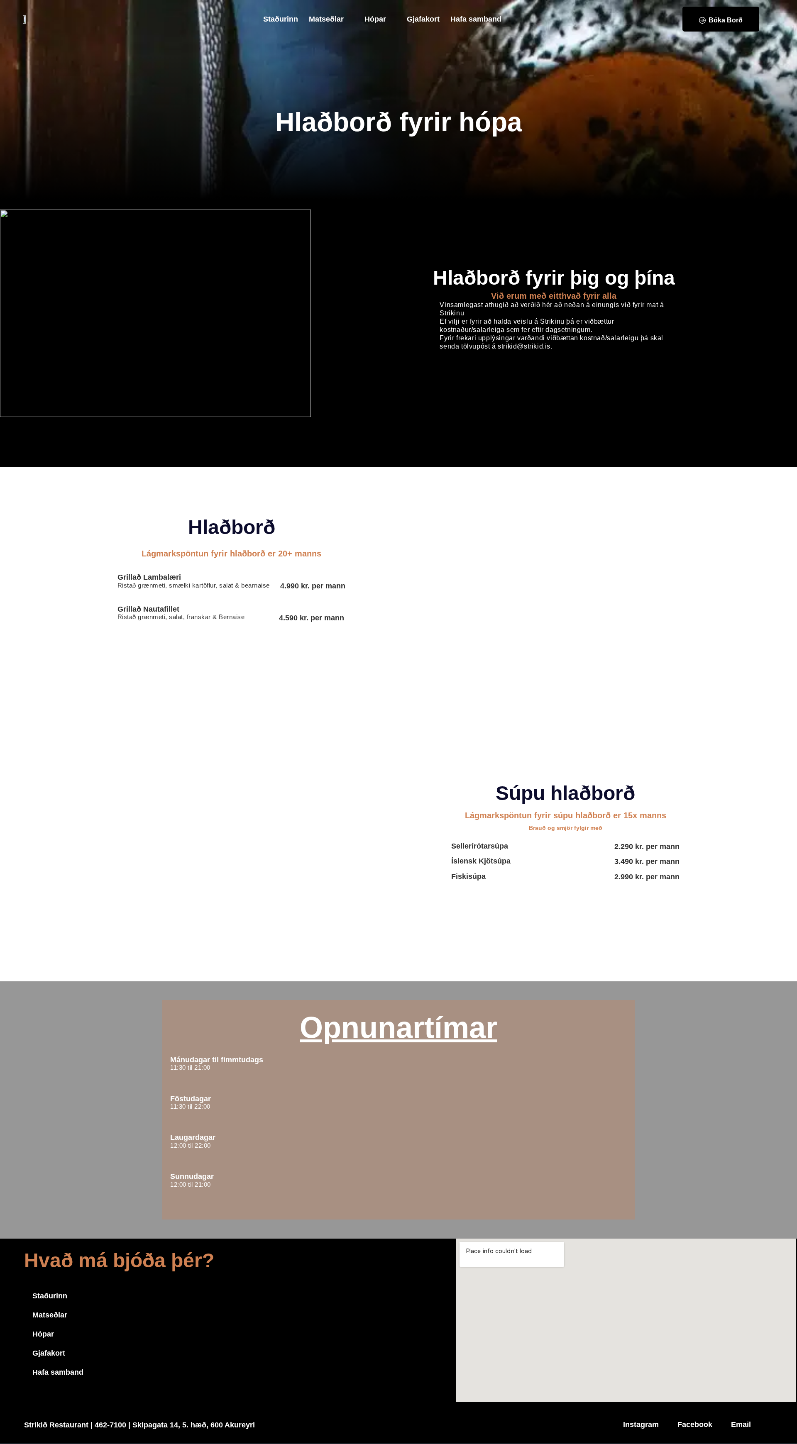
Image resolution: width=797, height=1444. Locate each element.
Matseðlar (326, 19)
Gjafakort (423, 19)
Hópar (375, 19)
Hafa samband (475, 19)
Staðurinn (280, 19)
